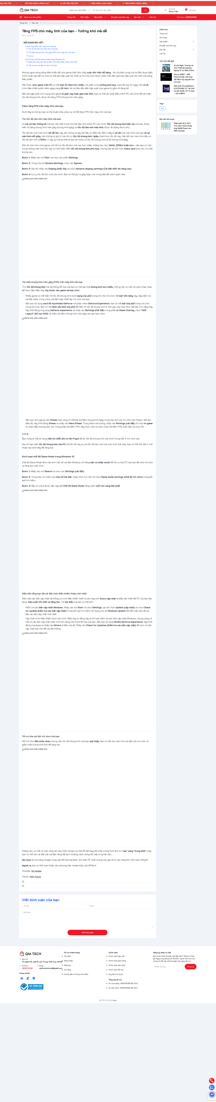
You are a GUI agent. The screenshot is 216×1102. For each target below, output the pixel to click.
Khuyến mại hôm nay (168, 45)
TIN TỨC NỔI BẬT (167, 61)
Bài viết (163, 49)
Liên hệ (162, 53)
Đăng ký (67, 965)
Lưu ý (31, 56)
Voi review (36, 871)
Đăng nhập (68, 961)
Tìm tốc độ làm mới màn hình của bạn (43, 49)
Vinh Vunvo (35, 876)
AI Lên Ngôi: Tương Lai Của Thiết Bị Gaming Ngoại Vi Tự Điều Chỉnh (184, 68)
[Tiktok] (27, 978)
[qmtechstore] (29, 10)
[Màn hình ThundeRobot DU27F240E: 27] (166, 88)
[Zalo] (33, 978)
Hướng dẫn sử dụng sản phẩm (76, 974)
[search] (145, 10)
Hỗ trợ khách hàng (72, 952)
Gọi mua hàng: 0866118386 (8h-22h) (123, 983)
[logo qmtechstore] (41, 953)
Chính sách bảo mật (116, 956)
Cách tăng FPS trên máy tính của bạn (41, 46)
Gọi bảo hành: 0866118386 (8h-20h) (123, 988)
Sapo (114, 1000)
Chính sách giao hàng (117, 961)
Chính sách (113, 952)
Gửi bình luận (87, 932)
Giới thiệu (163, 37)
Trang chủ (164, 33)
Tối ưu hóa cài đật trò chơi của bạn (43, 65)
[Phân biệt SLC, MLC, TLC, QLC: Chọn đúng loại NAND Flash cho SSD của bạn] (166, 126)
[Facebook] (21, 978)
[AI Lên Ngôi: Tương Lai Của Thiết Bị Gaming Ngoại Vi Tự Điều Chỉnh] (166, 68)
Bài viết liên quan (167, 119)
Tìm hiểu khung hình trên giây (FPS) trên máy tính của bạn (52, 52)
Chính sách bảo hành (117, 965)
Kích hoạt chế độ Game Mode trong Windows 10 (45, 59)
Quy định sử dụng (115, 974)
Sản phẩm (164, 41)
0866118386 (27, 968)
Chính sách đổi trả (115, 970)
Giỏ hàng (67, 970)
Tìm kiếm (67, 956)
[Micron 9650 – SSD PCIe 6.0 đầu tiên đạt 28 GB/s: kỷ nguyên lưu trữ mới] (166, 77)
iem (162, 108)
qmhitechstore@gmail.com (50, 968)
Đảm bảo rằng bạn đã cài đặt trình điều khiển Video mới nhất (52, 62)
